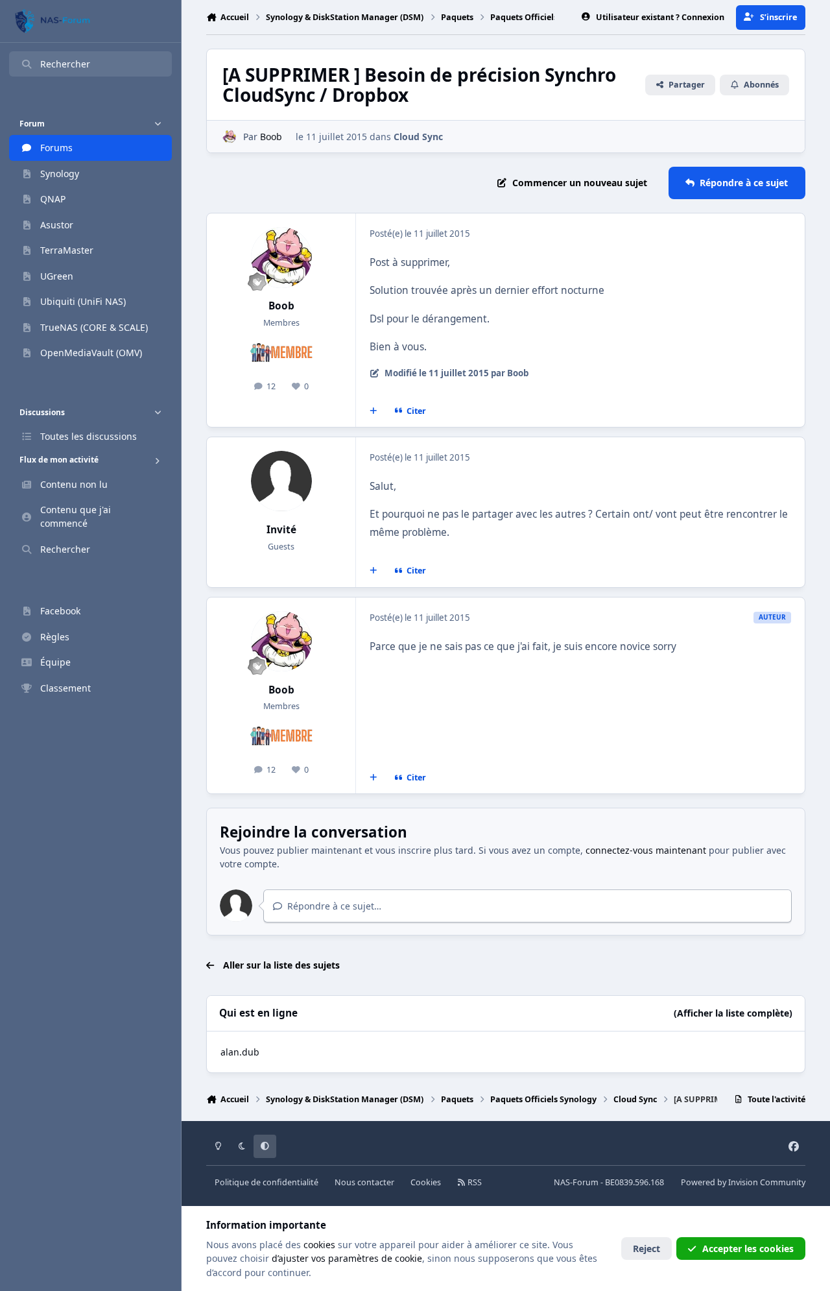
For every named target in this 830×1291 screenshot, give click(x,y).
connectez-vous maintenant (646, 850)
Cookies (425, 1182)
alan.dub (239, 1052)
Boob (271, 136)
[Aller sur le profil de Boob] (229, 136)
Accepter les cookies (748, 1248)
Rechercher (65, 64)
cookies (319, 1244)
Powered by (743, 1182)
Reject (646, 1248)
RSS (474, 1182)
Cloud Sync (418, 136)
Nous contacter (364, 1182)
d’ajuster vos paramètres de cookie (347, 1258)
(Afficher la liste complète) (733, 1013)
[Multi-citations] (373, 410)
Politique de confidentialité (266, 1182)
